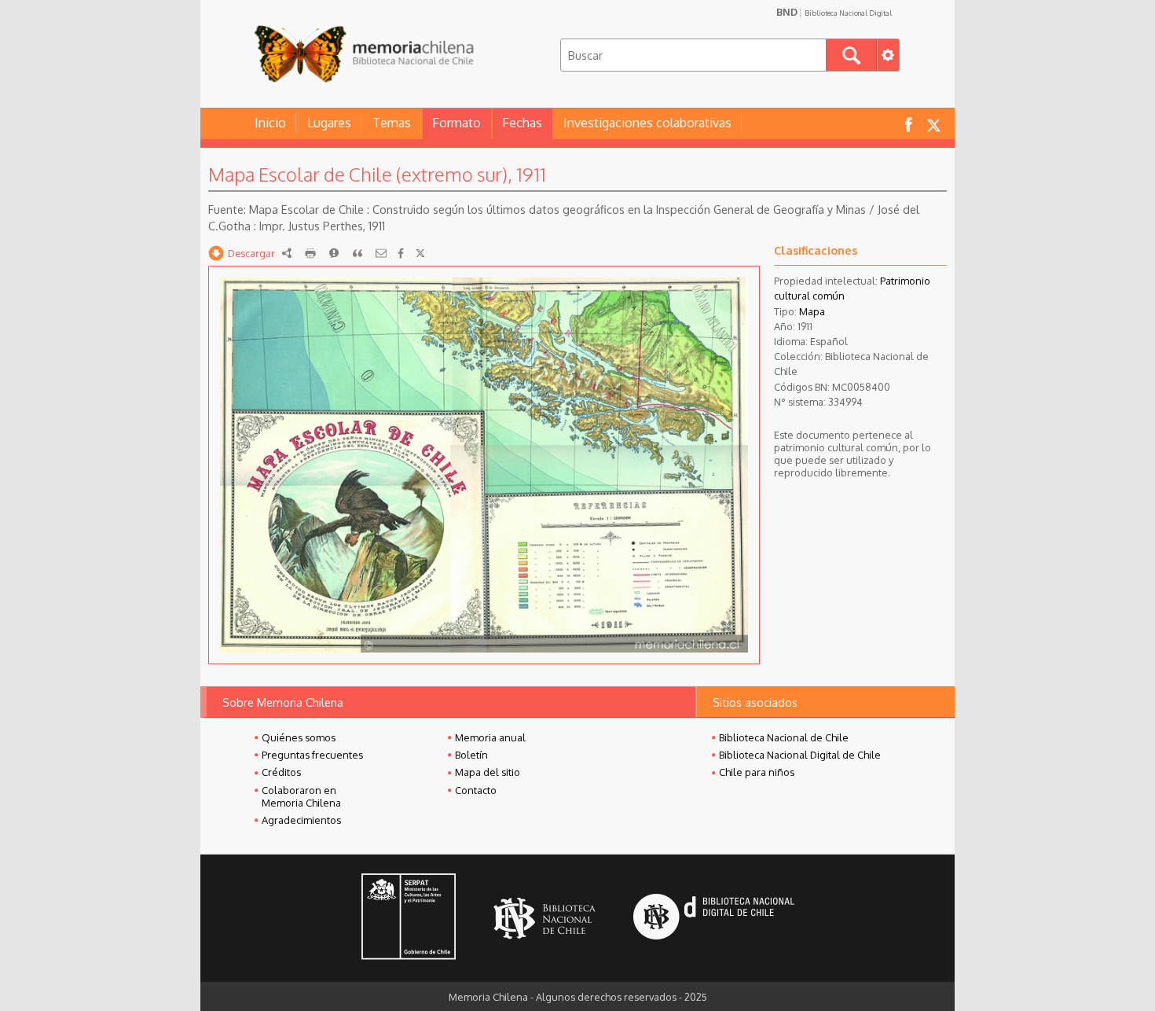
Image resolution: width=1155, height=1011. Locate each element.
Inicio (270, 123)
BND (834, 12)
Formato (456, 123)
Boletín (471, 754)
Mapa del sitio (487, 772)
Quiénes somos (299, 737)
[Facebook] (401, 253)
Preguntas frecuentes (312, 754)
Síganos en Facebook (908, 123)
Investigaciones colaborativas (647, 123)
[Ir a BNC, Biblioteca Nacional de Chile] (544, 919)
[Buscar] (851, 55)
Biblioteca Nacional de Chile (784, 737)
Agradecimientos (301, 820)
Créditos (281, 772)
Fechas (522, 123)
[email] (381, 253)
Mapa (812, 311)
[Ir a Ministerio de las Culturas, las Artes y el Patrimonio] (409, 918)
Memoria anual (490, 737)
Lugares (329, 123)
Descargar (251, 253)
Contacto (476, 790)
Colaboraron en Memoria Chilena (301, 796)
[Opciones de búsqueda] (888, 55)
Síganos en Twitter (933, 123)
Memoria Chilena (364, 53)
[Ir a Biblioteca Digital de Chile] (713, 919)
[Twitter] (420, 253)
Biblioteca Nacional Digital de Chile (800, 754)
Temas (391, 123)
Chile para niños (756, 772)
